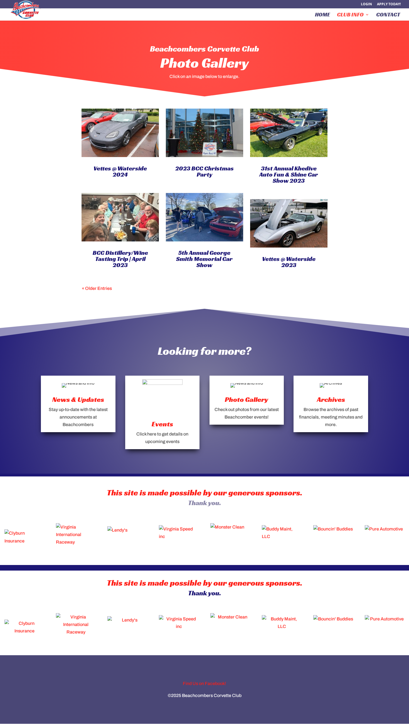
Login (366, 4)
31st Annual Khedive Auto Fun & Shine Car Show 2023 (288, 174)
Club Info (350, 15)
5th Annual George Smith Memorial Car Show (204, 259)
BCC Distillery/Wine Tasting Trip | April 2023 (120, 259)
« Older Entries (97, 288)
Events (162, 424)
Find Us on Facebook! (204, 683)
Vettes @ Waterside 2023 (289, 262)
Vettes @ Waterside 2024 (120, 171)
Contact (388, 15)
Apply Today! (389, 4)
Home (322, 15)
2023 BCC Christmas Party (204, 171)
